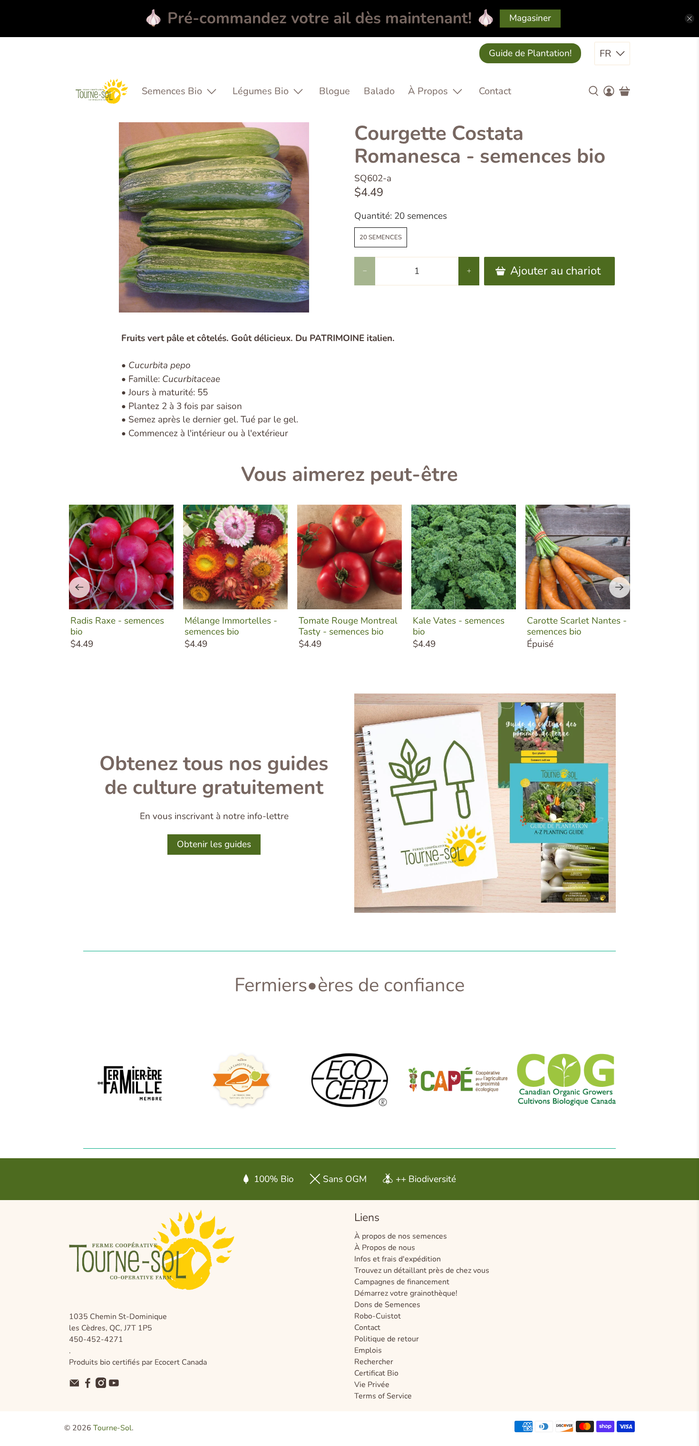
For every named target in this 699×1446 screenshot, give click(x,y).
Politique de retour (386, 1339)
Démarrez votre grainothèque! (405, 1293)
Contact (495, 91)
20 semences (380, 237)
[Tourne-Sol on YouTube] (113, 1385)
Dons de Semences (387, 1304)
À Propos (428, 91)
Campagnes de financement (401, 1282)
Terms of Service (383, 1396)
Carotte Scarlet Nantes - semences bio (577, 626)
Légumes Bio (261, 91)
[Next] (619, 587)
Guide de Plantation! (530, 53)
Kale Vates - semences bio (459, 626)
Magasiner (530, 18)
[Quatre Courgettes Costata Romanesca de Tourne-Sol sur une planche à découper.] (214, 217)
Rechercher (373, 1362)
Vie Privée (371, 1384)
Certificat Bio (376, 1373)
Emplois (368, 1350)
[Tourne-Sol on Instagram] (101, 1385)
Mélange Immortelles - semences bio (230, 626)
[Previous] (79, 587)
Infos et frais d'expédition (397, 1259)
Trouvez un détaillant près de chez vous (421, 1270)
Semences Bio (172, 91)
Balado (379, 91)
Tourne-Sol (112, 1428)
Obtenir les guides (214, 844)
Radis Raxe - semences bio (117, 626)
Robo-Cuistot (377, 1316)
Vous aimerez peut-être (349, 474)
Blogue (334, 91)
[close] (689, 18)
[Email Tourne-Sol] (74, 1385)
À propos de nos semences (400, 1236)
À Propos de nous (384, 1247)
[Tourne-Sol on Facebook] (87, 1385)
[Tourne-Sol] (102, 91)
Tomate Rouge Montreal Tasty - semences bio (348, 626)
